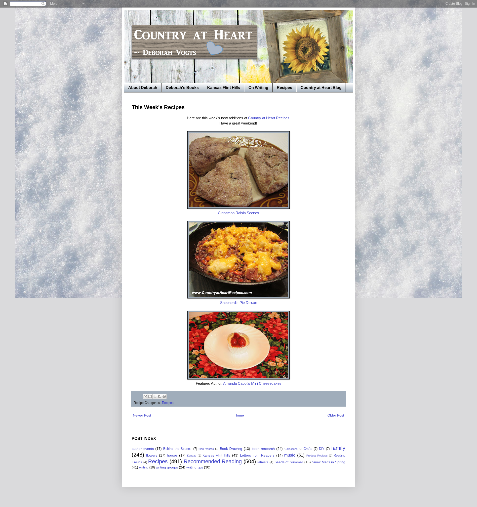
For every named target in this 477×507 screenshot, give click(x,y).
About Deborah (142, 87)
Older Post (335, 415)
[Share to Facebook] (159, 396)
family (338, 448)
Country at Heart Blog (321, 87)
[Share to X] (154, 396)
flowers (151, 455)
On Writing (258, 87)
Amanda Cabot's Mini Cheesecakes (252, 383)
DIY (321, 449)
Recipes (284, 87)
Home (239, 415)
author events (143, 449)
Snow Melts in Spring (328, 462)
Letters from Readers (257, 455)
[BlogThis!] (150, 396)
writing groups (167, 467)
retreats (262, 462)
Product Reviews (316, 455)
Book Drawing (231, 449)
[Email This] (145, 396)
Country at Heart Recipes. (269, 118)
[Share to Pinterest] (164, 396)
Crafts (308, 449)
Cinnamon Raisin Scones (238, 213)
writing (143, 467)
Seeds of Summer (289, 462)
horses (172, 455)
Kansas (191, 455)
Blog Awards (206, 448)
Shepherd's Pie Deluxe (238, 302)
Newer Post (142, 415)
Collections (291, 448)
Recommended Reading (213, 461)
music (289, 455)
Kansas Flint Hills (223, 87)
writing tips (194, 467)
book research (263, 449)
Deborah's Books (182, 87)
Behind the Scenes (177, 449)
